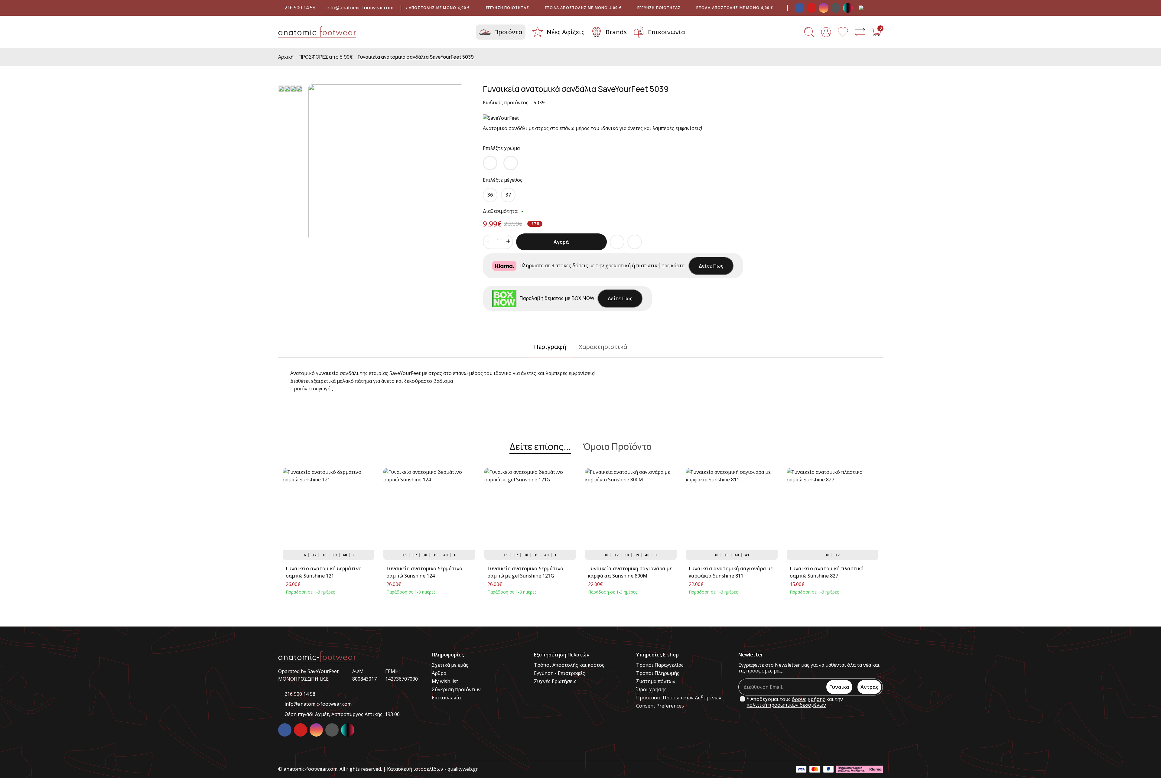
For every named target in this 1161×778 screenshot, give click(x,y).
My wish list (445, 681)
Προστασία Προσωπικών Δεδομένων (678, 698)
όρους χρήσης (808, 699)
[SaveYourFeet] (501, 118)
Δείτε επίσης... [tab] (540, 447)
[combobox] (866, 7)
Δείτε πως (711, 265)
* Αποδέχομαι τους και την (794, 702)
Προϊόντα (508, 32)
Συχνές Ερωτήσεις (555, 681)
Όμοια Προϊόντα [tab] (617, 447)
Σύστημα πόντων (655, 681)
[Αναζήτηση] (809, 32)
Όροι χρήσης (651, 689)
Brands (616, 32)
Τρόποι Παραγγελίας (660, 665)
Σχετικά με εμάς (450, 665)
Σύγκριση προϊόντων (456, 689)
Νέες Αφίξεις (565, 32)
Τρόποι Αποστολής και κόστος (569, 665)
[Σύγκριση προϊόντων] (860, 32)
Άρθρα (439, 673)
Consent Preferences (660, 706)
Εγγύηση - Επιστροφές (559, 673)
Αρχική (286, 57)
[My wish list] (843, 32)
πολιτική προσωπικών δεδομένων (786, 705)
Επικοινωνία (666, 32)
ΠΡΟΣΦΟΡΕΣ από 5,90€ (326, 57)
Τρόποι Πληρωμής (657, 673)
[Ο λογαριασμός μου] (826, 32)
